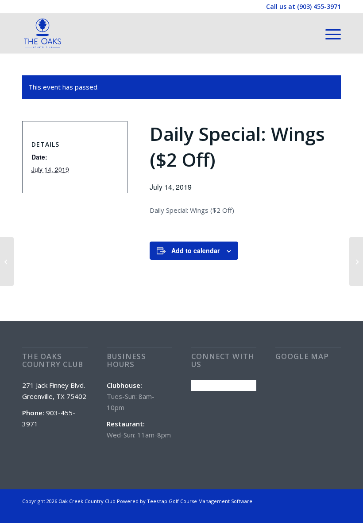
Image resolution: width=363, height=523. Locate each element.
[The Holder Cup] (7, 261)
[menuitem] (329, 33)
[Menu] (329, 33)
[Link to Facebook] (334, 500)
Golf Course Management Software (210, 501)
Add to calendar (195, 250)
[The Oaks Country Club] (42, 33)
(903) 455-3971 (319, 6)
